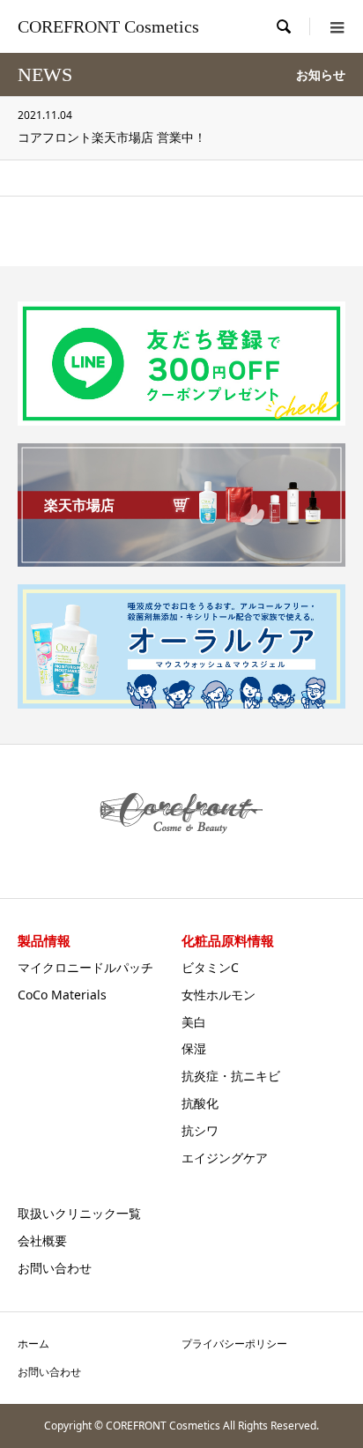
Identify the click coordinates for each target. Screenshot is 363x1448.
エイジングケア (225, 1157)
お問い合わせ (55, 1267)
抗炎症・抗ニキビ (231, 1075)
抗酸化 (200, 1103)
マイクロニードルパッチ (85, 967)
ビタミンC (210, 967)
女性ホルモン (219, 994)
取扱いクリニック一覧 (79, 1213)
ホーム (33, 1343)
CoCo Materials (62, 994)
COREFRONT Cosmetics (108, 26)
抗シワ (200, 1130)
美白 (194, 1022)
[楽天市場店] (181, 559)
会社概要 (42, 1240)
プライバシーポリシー (234, 1343)
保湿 (194, 1048)
